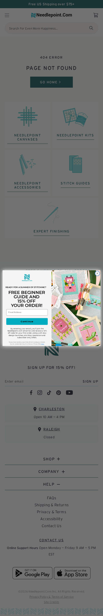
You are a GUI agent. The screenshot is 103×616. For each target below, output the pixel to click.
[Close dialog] (97, 273)
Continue (27, 321)
